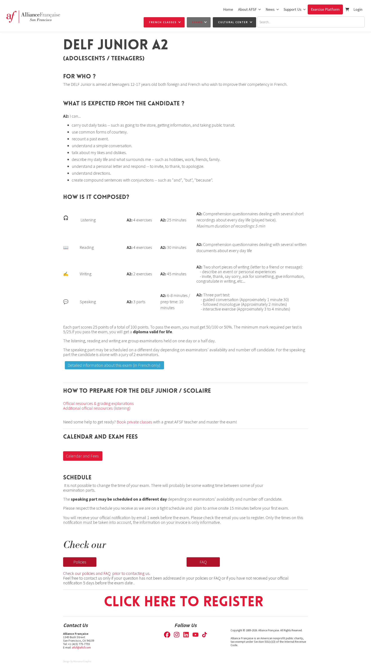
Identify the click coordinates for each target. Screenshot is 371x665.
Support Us (292, 9)
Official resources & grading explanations (98, 403)
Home (228, 9)
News (270, 9)
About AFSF (247, 9)
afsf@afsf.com (81, 647)
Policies (69, 560)
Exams (197, 22)
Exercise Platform (325, 9)
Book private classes (134, 421)
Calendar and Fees (80, 454)
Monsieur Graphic (82, 661)
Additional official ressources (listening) (97, 408)
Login (357, 9)
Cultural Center (233, 22)
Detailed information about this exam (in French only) (111, 363)
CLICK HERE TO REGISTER (185, 602)
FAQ (190, 560)
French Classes (162, 22)
